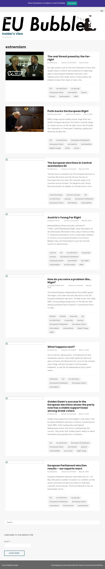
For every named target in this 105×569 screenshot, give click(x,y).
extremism (72, 92)
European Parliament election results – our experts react (67, 467)
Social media (69, 264)
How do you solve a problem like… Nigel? (69, 280)
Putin (67, 148)
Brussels (73, 316)
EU (51, 88)
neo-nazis (68, 450)
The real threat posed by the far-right (69, 58)
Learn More (72, 3)
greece (84, 446)
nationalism (64, 96)
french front (68, 505)
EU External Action (54, 114)
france (84, 92)
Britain (53, 316)
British (63, 316)
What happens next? (61, 347)
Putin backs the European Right (68, 111)
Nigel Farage (55, 148)
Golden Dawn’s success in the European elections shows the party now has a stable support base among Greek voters (71, 406)
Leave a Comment (68, 63)
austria (53, 252)
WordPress (99, 565)
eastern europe (73, 195)
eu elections (61, 88)
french (52, 96)
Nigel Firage (83, 328)
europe (68, 198)
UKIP (76, 96)
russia (76, 148)
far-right (85, 260)
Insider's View (12, 33)
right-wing (81, 450)
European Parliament (80, 140)
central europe (56, 195)
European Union (56, 92)
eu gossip (75, 88)
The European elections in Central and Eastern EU (70, 164)
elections (54, 379)
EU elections (52, 63)
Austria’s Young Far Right (64, 217)
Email (7, 541)
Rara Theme (79, 565)
